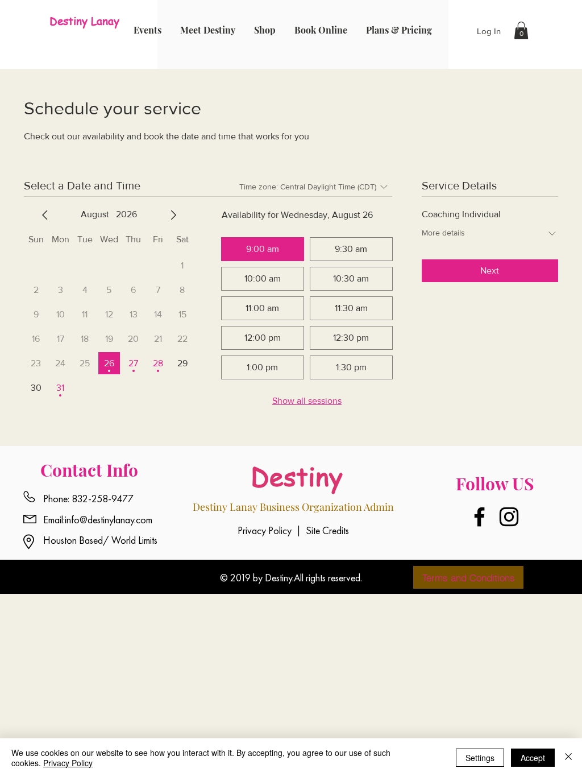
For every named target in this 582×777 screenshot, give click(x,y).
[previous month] (45, 215)
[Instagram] (509, 517)
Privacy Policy (68, 762)
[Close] (568, 757)
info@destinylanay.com (108, 519)
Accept (533, 757)
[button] (521, 30)
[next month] (173, 215)
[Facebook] (479, 517)
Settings (479, 757)
